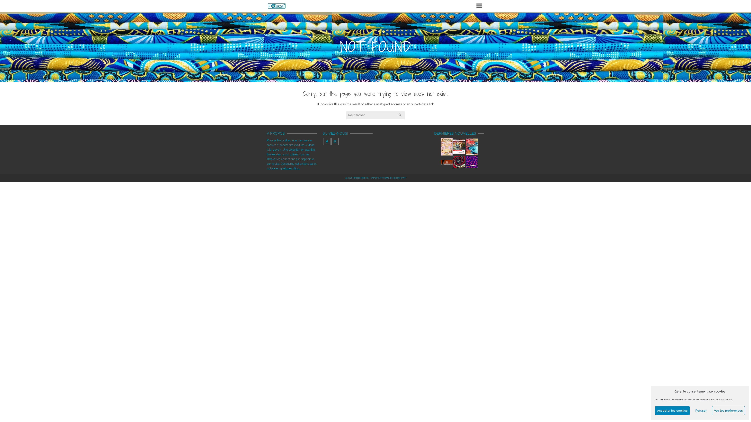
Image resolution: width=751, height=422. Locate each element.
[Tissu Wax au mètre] (472, 162)
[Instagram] (335, 141)
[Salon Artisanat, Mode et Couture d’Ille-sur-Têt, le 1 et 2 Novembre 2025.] (447, 162)
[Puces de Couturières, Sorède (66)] (447, 147)
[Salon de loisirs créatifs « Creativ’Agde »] (472, 147)
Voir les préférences (728, 410)
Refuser (701, 410)
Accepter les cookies (672, 410)
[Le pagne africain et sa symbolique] (459, 162)
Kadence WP (399, 178)
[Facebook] (327, 141)
